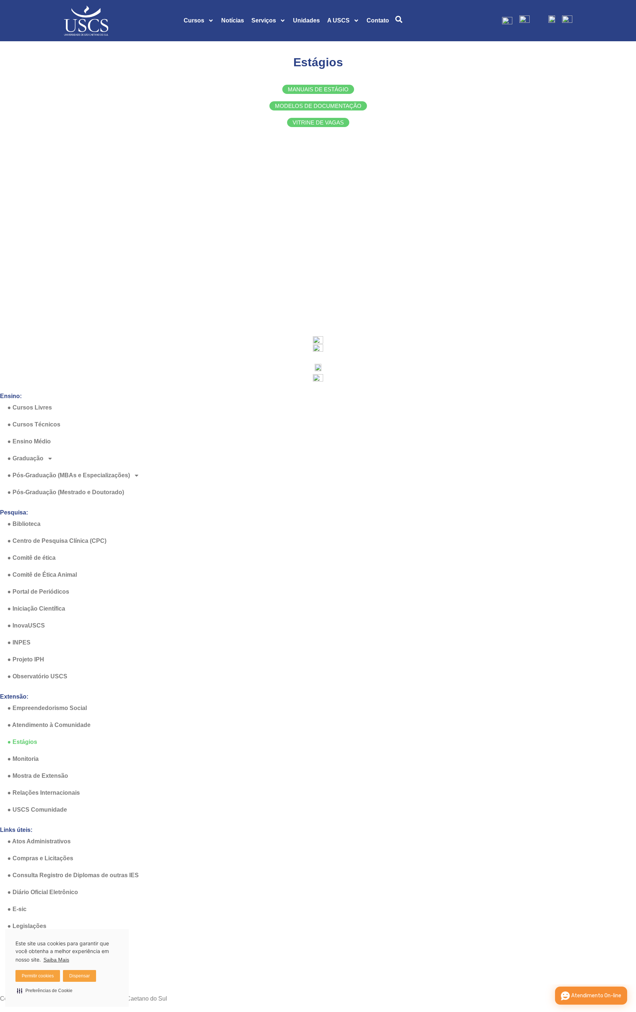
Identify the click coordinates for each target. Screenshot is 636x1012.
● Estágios (22, 742)
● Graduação (25, 458)
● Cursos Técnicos (33, 424)
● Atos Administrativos (39, 841)
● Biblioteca (23, 524)
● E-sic (16, 909)
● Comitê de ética (31, 558)
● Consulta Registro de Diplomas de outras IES (73, 875)
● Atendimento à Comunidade (49, 725)
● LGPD (18, 943)
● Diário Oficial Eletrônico (42, 892)
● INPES (19, 642)
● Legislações (26, 926)
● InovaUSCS (26, 625)
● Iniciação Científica (36, 608)
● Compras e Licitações (40, 858)
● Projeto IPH (25, 659)
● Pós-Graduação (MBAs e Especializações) (68, 475)
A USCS (338, 20)
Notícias (232, 20)
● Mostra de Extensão (37, 776)
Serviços (263, 20)
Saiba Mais (56, 960)
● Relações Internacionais (43, 793)
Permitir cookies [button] (38, 975)
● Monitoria (23, 759)
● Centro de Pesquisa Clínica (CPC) (56, 541)
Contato (378, 20)
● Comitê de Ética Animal (42, 575)
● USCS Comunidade (37, 810)
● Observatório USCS (37, 676)
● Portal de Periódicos (38, 591)
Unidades (306, 20)
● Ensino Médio (29, 441)
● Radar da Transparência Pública (54, 977)
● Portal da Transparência (43, 960)
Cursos (194, 20)
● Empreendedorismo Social (47, 708)
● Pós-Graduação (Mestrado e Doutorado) (65, 492)
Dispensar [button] (79, 975)
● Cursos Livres (29, 407)
